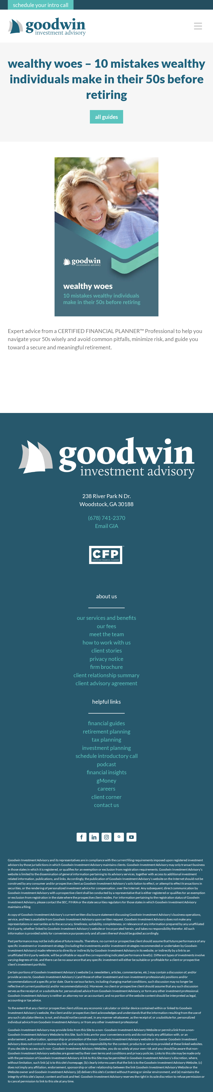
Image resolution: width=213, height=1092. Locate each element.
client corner (106, 796)
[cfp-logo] (106, 548)
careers (106, 788)
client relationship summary (106, 675)
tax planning (106, 739)
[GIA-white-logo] (106, 436)
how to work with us (107, 642)
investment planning (106, 747)
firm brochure (106, 666)
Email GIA (106, 526)
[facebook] (81, 837)
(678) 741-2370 (106, 517)
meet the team (106, 634)
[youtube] (131, 837)
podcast (106, 764)
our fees (106, 626)
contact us (106, 805)
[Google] (119, 837)
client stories (106, 650)
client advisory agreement (106, 683)
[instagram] (106, 837)
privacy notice (106, 658)
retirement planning (106, 731)
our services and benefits (106, 617)
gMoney (106, 780)
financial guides (106, 723)
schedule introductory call (107, 755)
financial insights (107, 772)
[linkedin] (94, 837)
